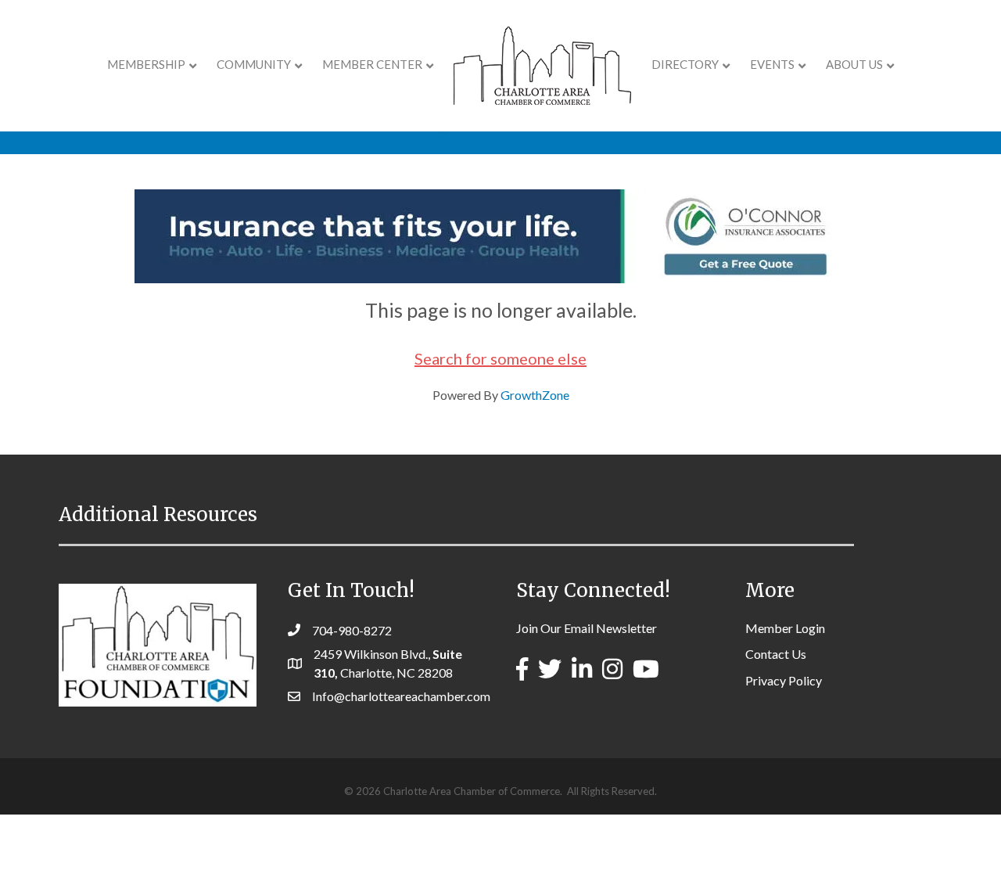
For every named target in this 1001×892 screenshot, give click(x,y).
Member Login (785, 627)
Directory (685, 64)
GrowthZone (534, 394)
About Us (854, 64)
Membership (146, 64)
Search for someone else (500, 358)
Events (772, 64)
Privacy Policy (783, 680)
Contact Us (775, 653)
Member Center (372, 64)
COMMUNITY (254, 64)
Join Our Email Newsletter (586, 627)
